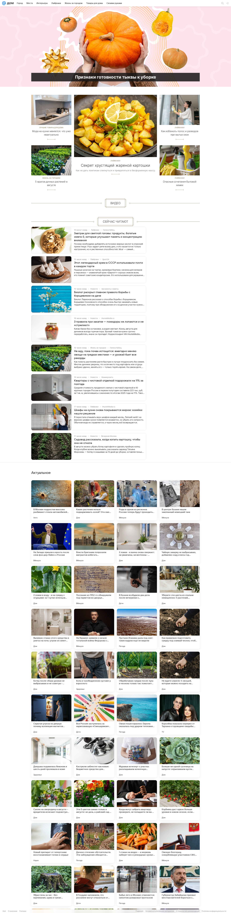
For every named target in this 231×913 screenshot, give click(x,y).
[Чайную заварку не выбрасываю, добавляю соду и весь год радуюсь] (180, 543)
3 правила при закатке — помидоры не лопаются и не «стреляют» (109, 323)
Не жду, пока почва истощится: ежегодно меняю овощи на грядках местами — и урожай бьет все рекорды (105, 355)
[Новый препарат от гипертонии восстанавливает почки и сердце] (51, 843)
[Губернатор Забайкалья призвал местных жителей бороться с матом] (180, 886)
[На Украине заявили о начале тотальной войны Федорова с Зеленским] (94, 629)
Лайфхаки (115, 161)
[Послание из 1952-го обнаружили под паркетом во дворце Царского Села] (94, 586)
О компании (12, 911)
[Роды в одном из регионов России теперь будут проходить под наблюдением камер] (137, 500)
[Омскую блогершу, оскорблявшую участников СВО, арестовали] (180, 843)
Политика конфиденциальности (214, 911)
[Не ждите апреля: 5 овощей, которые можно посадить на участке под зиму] (180, 672)
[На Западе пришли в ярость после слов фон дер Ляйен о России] (51, 543)
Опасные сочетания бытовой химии (179, 183)
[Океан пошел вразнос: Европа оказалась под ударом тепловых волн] (137, 714)
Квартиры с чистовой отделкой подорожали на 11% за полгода (108, 382)
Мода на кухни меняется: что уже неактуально (51, 133)
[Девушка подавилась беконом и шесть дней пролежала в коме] (51, 757)
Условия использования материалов (159, 911)
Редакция (139, 911)
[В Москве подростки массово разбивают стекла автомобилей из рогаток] (51, 500)
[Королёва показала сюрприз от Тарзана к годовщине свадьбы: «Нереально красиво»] (180, 714)
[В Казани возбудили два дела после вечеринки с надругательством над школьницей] (137, 586)
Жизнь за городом (51, 178)
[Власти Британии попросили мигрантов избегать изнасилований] (94, 543)
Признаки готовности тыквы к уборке (115, 77)
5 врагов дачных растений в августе (51, 183)
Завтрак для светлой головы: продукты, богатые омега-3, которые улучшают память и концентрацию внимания (108, 237)
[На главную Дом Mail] (10, 3)
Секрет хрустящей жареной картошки (115, 165)
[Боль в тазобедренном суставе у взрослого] (94, 672)
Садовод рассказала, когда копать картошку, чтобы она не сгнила (107, 441)
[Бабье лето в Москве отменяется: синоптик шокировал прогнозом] (137, 886)
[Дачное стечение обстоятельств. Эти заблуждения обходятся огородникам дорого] (94, 843)
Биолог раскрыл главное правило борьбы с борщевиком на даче (102, 294)
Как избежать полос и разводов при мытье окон (179, 133)
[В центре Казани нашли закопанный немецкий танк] (180, 500)
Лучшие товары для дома (51, 128)
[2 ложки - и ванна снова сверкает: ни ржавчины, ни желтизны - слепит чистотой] (137, 543)
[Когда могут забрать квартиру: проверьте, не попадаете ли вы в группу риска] (137, 800)
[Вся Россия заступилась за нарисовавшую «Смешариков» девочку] (94, 714)
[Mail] (4, 3)
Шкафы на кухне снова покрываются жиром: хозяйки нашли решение (108, 412)
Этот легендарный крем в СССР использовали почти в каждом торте (108, 264)
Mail (4, 911)
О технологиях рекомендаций (187, 911)
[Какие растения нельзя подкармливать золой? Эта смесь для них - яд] (94, 500)
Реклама (22, 911)
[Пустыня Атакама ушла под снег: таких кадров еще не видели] (137, 629)
